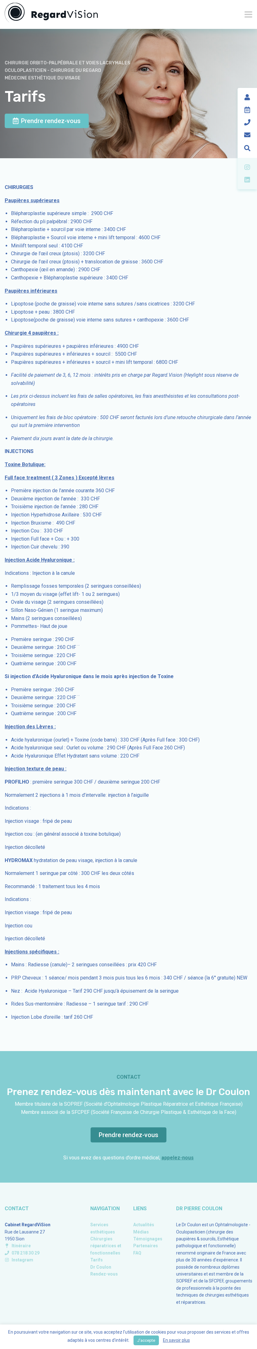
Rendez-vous (104, 1273)
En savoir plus (176, 1340)
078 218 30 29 (25, 1252)
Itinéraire (21, 1245)
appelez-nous (177, 1158)
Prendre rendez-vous (51, 121)
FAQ (137, 1252)
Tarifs (96, 1259)
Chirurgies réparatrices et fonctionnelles (105, 1245)
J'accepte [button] (146, 1340)
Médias (141, 1231)
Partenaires (145, 1245)
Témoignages (147, 1238)
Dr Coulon (100, 1267)
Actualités (143, 1224)
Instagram (22, 1259)
